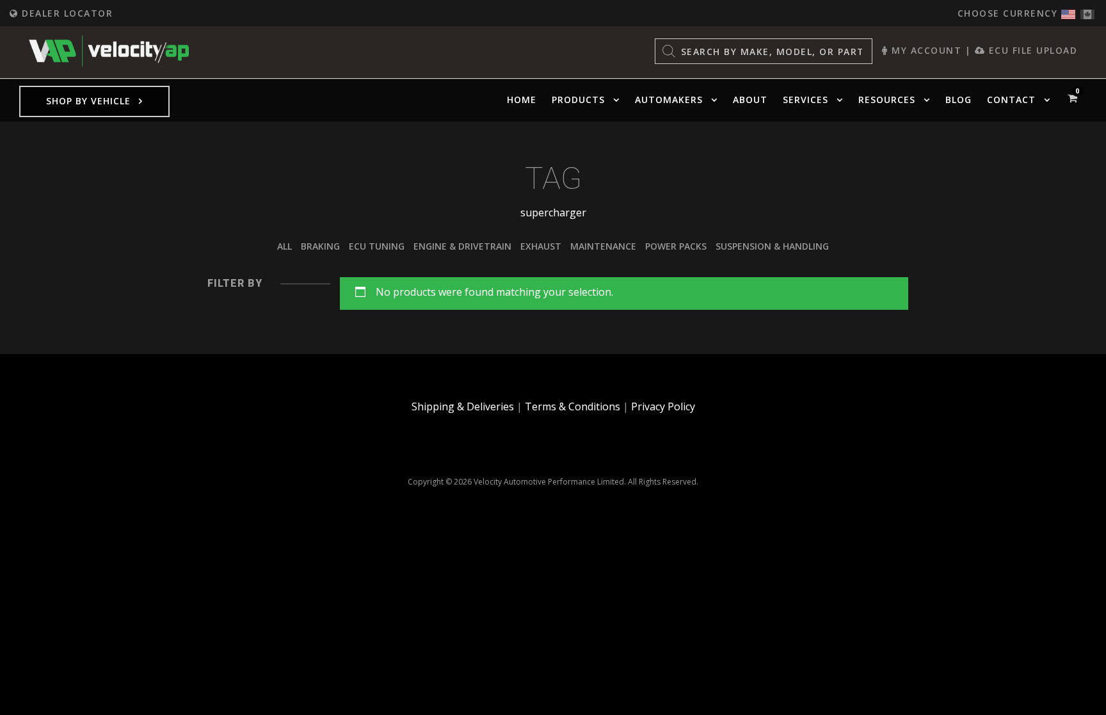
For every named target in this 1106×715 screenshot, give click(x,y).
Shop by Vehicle (88, 101)
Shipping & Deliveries (463, 406)
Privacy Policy (663, 406)
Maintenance (603, 246)
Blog (958, 99)
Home (521, 99)
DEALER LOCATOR (66, 13)
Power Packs (676, 246)
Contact (1011, 99)
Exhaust (540, 246)
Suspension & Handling (772, 246)
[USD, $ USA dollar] (1068, 11)
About (750, 99)
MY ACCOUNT (924, 50)
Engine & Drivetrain (462, 246)
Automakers (669, 99)
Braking (320, 246)
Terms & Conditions (572, 406)
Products (578, 99)
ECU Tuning (377, 246)
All (284, 246)
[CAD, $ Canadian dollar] (1087, 11)
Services (805, 99)
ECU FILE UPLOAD (1031, 50)
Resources (886, 99)
